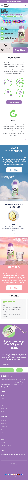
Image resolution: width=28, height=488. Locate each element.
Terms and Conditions (6, 445)
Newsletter (4, 439)
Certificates (4, 426)
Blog (2, 436)
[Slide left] (11, 141)
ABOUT (2, 402)
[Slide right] (16, 141)
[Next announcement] (25, 1)
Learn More (14, 102)
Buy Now (14, 170)
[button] (2, 5)
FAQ (2, 405)
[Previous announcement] (2, 1)
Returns (3, 442)
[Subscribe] (25, 364)
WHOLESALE (4, 408)
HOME (2, 395)
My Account (3, 430)
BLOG (2, 411)
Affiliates (3, 433)
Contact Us (3, 420)
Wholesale (3, 423)
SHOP (2, 398)
